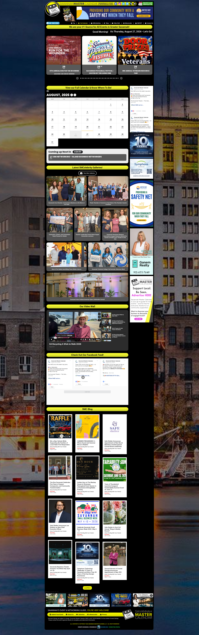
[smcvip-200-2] (68, 21)
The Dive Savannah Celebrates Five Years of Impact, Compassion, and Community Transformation (60, 485)
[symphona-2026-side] (141, 178)
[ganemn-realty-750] (56, 606)
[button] (131, 5)
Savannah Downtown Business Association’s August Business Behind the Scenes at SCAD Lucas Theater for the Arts (115, 237)
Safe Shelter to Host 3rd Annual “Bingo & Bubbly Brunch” (113, 529)
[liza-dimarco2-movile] (143, 606)
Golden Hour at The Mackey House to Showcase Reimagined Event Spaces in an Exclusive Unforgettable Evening (86, 486)
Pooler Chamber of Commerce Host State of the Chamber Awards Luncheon (108, 203)
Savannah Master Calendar (58, 361)
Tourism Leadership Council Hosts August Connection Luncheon (87, 235)
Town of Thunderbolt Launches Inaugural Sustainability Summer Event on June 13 (114, 486)
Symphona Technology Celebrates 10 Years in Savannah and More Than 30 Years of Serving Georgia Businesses (87, 572)
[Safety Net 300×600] (141, 226)
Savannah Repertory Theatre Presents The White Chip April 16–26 (60, 568)
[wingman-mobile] (78, 606)
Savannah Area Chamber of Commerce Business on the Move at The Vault (66, 203)
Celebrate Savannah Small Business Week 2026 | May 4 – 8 (86, 529)
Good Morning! (101, 32)
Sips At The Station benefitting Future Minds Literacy (66, 269)
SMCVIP (139, 23)
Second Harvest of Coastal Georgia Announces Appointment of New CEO (113, 570)
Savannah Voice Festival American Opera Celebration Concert (87, 299)
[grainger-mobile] (121, 606)
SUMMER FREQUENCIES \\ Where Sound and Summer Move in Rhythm (86, 443)
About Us (70, 614)
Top (73, 23)
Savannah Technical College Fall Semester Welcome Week (108, 269)
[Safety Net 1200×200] (115, 19)
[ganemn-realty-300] (141, 274)
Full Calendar (83, 23)
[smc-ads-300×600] (141, 322)
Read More (52, 448)
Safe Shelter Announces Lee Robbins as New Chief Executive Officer (59, 527)
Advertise (81, 614)
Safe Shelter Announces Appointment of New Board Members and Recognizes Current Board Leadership (114, 443)
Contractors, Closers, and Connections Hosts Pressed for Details (59, 235)
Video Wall (116, 23)
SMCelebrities (96, 23)
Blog (107, 23)
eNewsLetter (128, 23)
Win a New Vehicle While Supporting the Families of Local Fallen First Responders (60, 443)
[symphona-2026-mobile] (99, 606)
